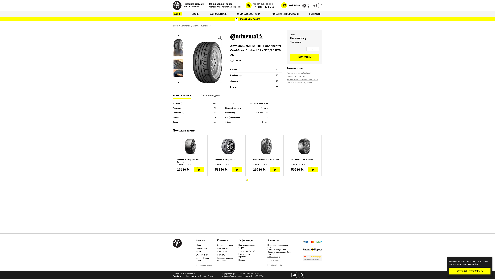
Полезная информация (285, 14)
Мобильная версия (204, 265)
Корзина (294, 5)
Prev (178, 35)
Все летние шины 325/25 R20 (299, 83)
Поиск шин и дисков (249, 19)
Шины (177, 14)
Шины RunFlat (202, 248)
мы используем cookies (467, 264)
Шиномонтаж (218, 14)
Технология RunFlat (246, 251)
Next (178, 82)
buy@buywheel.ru (274, 265)
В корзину (304, 57)
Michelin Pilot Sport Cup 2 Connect (188, 160)
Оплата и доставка (248, 14)
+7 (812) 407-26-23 (263, 7)
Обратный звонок (263, 3)
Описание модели (210, 95)
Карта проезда (273, 257)
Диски (195, 14)
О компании (222, 252)
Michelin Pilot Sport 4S (225, 159)
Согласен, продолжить (470, 271)
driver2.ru (301, 275)
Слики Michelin (202, 255)
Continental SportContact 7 (302, 159)
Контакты (315, 14)
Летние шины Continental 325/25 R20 (302, 80)
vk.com (294, 275)
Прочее (241, 260)
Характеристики (182, 95)
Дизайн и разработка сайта (184, 276)
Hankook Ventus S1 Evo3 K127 (266, 159)
